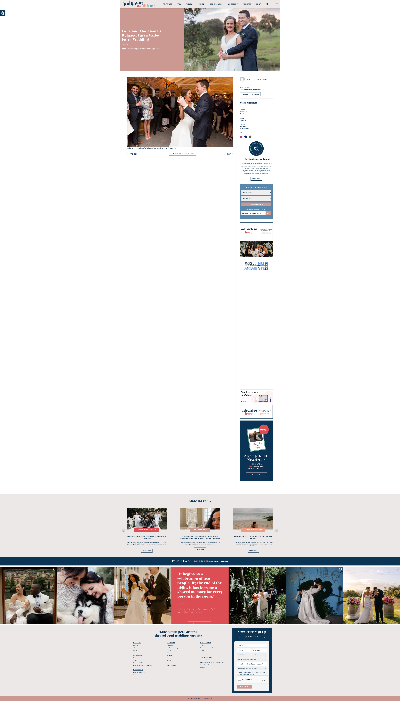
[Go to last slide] (123, 530)
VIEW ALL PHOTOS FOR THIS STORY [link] (182, 153)
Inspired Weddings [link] (130, 49)
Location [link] (169, 655)
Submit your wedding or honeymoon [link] (212, 662)
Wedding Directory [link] (139, 672)
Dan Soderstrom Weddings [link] (250, 89)
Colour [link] (169, 653)
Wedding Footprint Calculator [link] (142, 665)
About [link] (202, 645)
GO (268, 213)
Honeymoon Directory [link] (140, 675)
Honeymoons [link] (215, 4)
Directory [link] (233, 4)
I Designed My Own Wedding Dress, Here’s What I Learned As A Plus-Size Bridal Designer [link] (200, 537)
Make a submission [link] (206, 660)
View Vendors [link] (256, 204)
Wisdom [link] (190, 4)
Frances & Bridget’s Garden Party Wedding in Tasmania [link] (146, 537)
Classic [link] (242, 110)
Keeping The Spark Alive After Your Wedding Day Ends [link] (253, 537)
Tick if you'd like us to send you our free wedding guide (252, 673)
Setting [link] (169, 660)
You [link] (179, 4)
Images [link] (169, 650)
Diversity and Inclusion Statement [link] (210, 648)
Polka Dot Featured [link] (147, 530)
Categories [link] (170, 645)
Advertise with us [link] (205, 665)
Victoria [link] (243, 126)
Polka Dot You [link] (200, 530)
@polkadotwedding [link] (219, 561)
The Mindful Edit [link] (138, 663)
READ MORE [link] (256, 179)
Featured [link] (167, 4)
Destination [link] (244, 112)
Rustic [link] (242, 114)
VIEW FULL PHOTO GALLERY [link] (250, 94)
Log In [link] (202, 653)
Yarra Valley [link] (244, 128)
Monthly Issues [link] (171, 665)
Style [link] (168, 658)
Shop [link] (258, 4)
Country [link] (243, 120)
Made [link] (201, 4)
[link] (2, 13)
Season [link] (169, 663)
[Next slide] (276, 530)
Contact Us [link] (203, 650)
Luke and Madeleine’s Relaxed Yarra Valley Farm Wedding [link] (151, 148)
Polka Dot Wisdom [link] (253, 530)
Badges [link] (202, 667)
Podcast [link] (247, 4)
